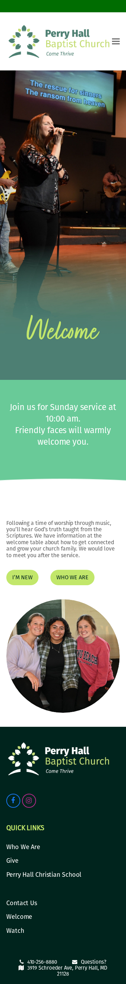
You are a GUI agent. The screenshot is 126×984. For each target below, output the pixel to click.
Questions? (93, 962)
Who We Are (23, 847)
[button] (116, 42)
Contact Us (21, 903)
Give (12, 861)
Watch (15, 931)
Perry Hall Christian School (43, 875)
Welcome (19, 917)
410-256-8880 (42, 962)
